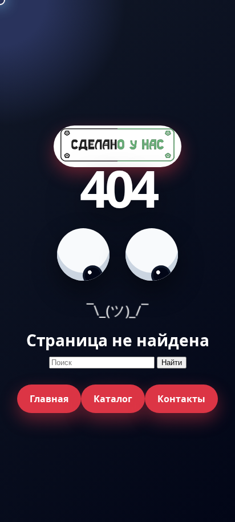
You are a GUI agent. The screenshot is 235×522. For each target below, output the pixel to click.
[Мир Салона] (117, 146)
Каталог (113, 398)
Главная (49, 398)
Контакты (181, 398)
